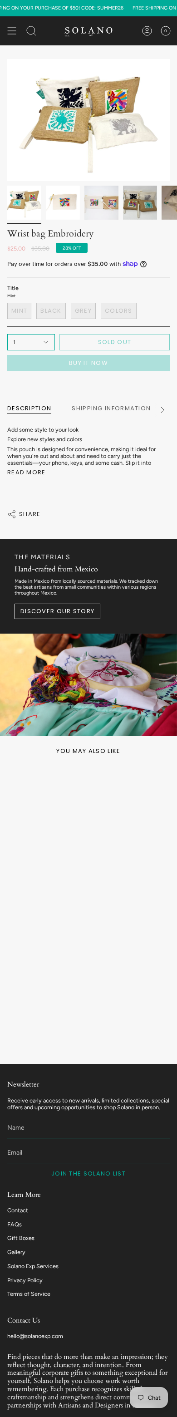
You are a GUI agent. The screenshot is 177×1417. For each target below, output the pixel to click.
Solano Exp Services (33, 1266)
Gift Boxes (20, 1238)
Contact (17, 1210)
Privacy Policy (25, 1280)
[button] (31, 30)
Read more (26, 472)
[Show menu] (12, 30)
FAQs (14, 1224)
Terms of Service (28, 1293)
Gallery (16, 1252)
